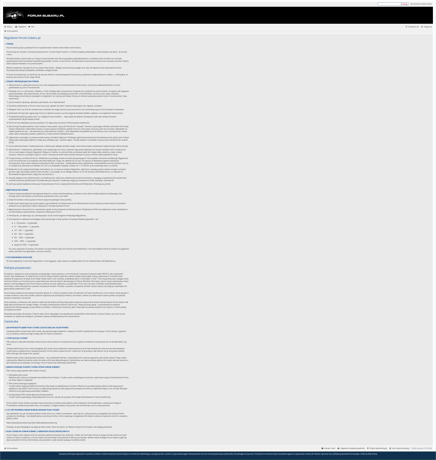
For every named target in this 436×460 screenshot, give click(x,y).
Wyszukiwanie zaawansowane (421, 4)
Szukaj (405, 4)
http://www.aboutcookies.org (18, 423)
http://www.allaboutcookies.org (44, 423)
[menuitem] (20, 26)
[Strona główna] (34, 15)
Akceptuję (218, 457)
